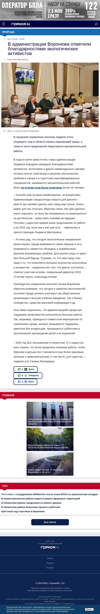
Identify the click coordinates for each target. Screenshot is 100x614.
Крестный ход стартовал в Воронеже (23, 511)
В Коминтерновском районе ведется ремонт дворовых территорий (40, 498)
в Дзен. (28, 369)
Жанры (50, 563)
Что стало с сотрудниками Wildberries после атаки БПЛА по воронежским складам (49, 494)
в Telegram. (30, 375)
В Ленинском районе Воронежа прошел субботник (30, 507)
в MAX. (28, 381)
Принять (89, 609)
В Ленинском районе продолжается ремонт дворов (31, 503)
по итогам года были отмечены (41, 187)
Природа (8, 32)
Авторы (50, 568)
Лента (50, 558)
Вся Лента (50, 522)
